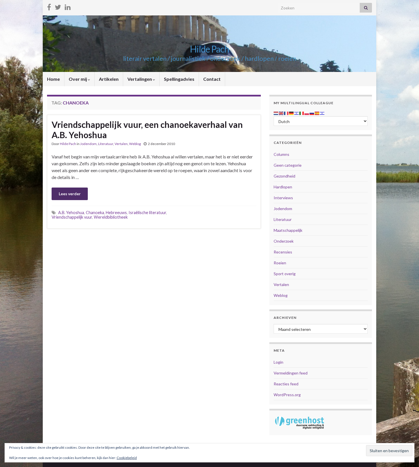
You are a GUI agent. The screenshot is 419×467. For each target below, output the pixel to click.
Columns (281, 154)
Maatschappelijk (288, 230)
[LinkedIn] (68, 6)
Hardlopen (283, 186)
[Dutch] (276, 112)
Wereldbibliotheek (111, 217)
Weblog (135, 144)
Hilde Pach (209, 49)
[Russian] (312, 112)
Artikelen (109, 79)
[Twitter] (58, 6)
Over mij (78, 79)
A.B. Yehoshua (71, 212)
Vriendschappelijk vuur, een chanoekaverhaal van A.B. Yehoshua (147, 129)
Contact (212, 79)
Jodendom (88, 144)
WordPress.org (287, 394)
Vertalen (121, 144)
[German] (291, 112)
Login (278, 362)
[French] (286, 112)
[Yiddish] (322, 112)
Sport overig (285, 273)
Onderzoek (284, 241)
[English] (281, 112)
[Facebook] (49, 6)
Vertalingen (140, 79)
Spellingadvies (179, 79)
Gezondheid (284, 176)
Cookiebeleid (127, 458)
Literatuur (105, 144)
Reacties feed (286, 383)
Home (53, 79)
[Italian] (301, 112)
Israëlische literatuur (147, 212)
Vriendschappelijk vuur (72, 217)
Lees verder (70, 193)
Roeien (280, 262)
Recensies (283, 251)
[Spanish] (317, 112)
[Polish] (307, 112)
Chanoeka (95, 212)
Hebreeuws (116, 212)
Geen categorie (288, 165)
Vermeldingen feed (291, 373)
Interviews (283, 197)
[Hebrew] (296, 112)
